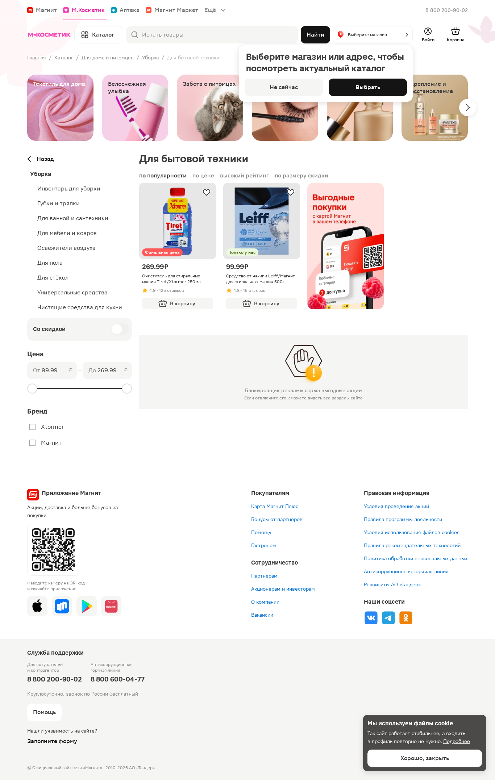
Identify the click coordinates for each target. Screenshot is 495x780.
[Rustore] (62, 606)
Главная (36, 57)
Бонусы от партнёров (277, 519)
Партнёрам (264, 576)
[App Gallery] (111, 606)
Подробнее (456, 741)
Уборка (150, 57)
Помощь (261, 532)
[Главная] (49, 35)
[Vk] (371, 618)
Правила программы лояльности (403, 519)
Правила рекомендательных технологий (412, 545)
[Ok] (406, 618)
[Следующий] (468, 107)
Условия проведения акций (396, 506)
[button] (373, 34)
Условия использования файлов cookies (411, 532)
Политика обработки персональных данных (415, 558)
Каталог (63, 57)
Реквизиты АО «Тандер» (392, 584)
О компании (265, 602)
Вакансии (262, 615)
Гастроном (263, 545)
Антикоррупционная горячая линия (406, 571)
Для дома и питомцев (108, 57)
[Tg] (388, 618)
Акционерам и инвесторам (283, 589)
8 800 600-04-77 (118, 679)
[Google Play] (86, 606)
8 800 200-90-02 (446, 10)
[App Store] (37, 606)
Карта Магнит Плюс (274, 506)
